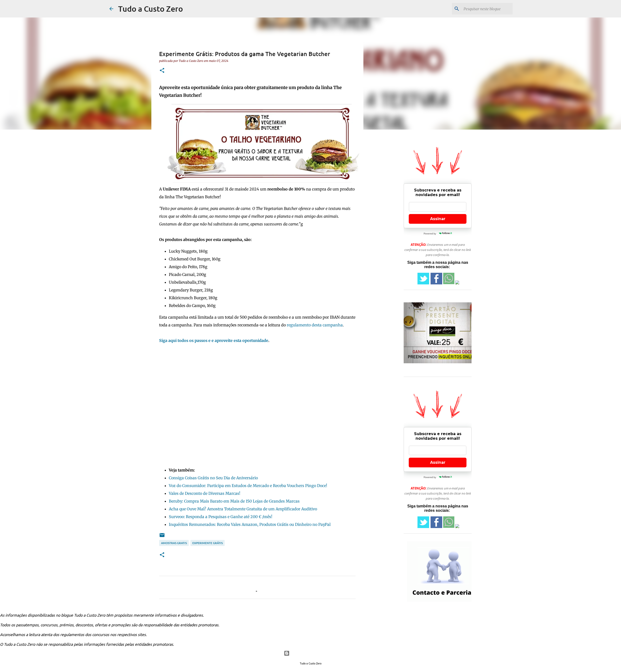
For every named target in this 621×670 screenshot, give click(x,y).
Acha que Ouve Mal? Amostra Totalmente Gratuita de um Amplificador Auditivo (243, 508)
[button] (162, 70)
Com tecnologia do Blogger (313, 653)
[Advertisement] (257, 403)
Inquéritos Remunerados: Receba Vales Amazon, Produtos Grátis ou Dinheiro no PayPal (250, 524)
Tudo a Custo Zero (150, 8)
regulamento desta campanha (315, 325)
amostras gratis (174, 543)
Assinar (437, 218)
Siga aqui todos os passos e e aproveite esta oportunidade (213, 340)
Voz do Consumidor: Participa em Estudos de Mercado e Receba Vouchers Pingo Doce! (248, 485)
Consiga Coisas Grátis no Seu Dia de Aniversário (213, 477)
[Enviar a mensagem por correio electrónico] (162, 537)
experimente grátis (207, 543)
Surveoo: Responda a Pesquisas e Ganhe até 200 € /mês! (220, 516)
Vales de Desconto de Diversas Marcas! (204, 493)
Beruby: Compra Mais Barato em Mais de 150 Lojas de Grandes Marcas (234, 501)
